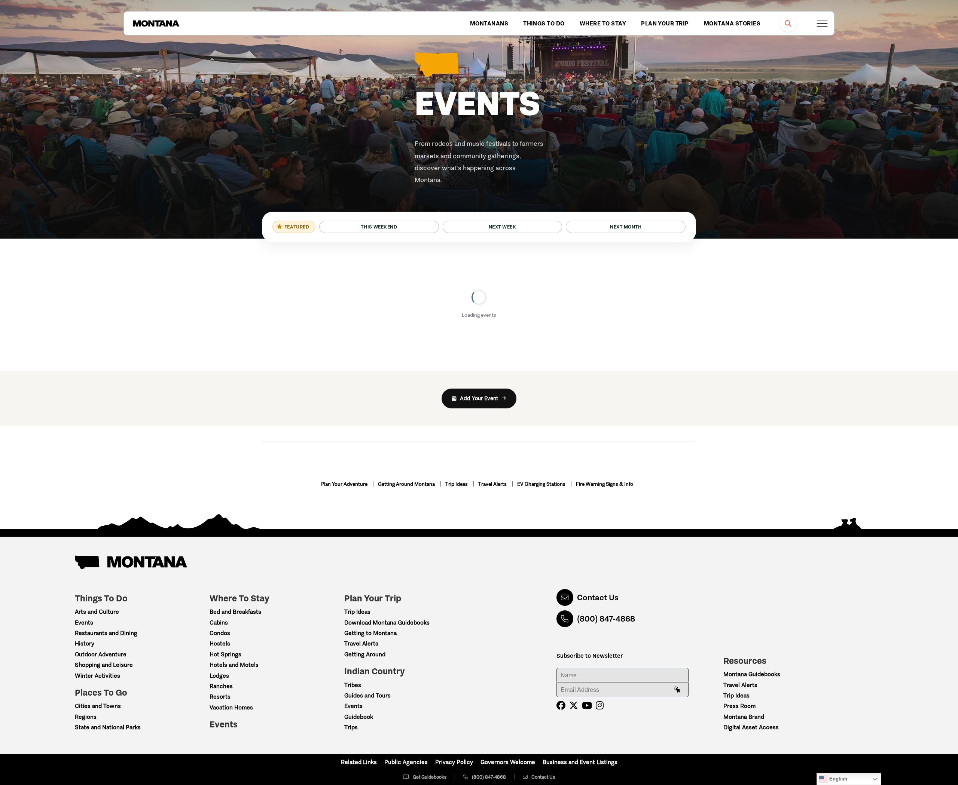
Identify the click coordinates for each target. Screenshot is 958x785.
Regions (86, 716)
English (837, 779)
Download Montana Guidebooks (387, 622)
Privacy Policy (454, 762)
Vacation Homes (231, 707)
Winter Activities (97, 675)
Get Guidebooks (429, 777)
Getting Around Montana (407, 484)
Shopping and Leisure (104, 664)
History (84, 643)
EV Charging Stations (542, 484)
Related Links (359, 762)
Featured (296, 227)
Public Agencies (406, 762)
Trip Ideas (457, 484)
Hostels (220, 643)
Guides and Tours (367, 695)
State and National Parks (108, 727)
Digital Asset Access (751, 727)
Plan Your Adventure (345, 484)
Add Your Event (479, 398)
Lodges (219, 675)
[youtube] (587, 705)
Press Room (739, 705)
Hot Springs (225, 654)
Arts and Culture (97, 611)
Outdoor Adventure (100, 654)
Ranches (221, 686)
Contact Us (598, 597)
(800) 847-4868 (606, 619)
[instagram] (600, 705)
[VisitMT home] (156, 23)
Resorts (220, 696)
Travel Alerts (493, 484)
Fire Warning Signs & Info (604, 484)
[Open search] (788, 23)
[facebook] (560, 705)
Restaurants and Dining (106, 633)
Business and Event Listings (580, 762)
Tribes (352, 685)
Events (84, 622)
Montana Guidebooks (751, 674)
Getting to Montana (370, 633)
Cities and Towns (98, 705)
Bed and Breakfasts (235, 611)
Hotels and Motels (234, 664)
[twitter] (573, 705)
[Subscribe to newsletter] (677, 690)
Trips (351, 727)
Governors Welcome (507, 762)
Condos (220, 633)
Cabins (219, 622)
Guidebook (358, 716)
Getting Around (364, 654)
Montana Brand (743, 716)
